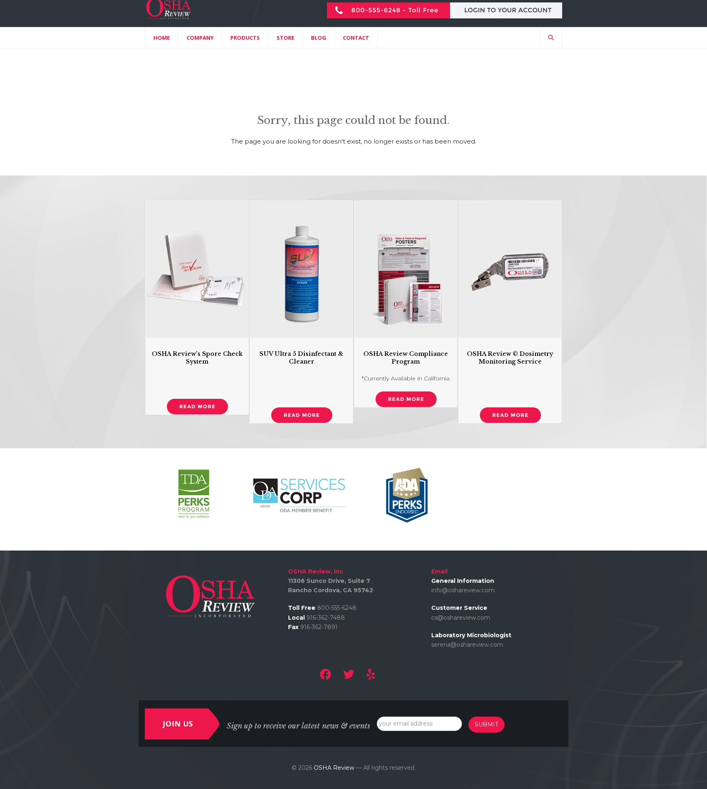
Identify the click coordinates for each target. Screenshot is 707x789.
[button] (551, 37)
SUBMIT (486, 724)
